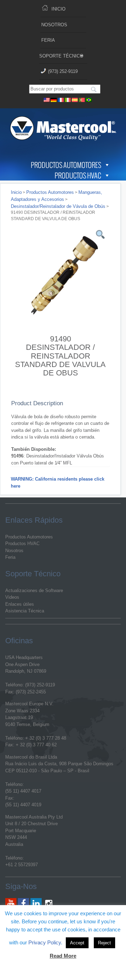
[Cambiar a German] (54, 99)
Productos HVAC (78, 175)
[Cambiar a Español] (75, 99)
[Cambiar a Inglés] (47, 99)
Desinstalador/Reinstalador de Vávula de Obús (58, 206)
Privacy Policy (44, 942)
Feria (48, 40)
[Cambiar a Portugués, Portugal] (82, 99)
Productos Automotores (66, 164)
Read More (63, 956)
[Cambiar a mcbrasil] (89, 99)
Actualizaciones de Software (34, 590)
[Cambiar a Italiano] (68, 99)
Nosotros (54, 24)
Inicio (58, 9)
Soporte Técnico (61, 56)
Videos (12, 597)
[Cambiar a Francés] (61, 99)
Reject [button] (104, 942)
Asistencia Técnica (24, 610)
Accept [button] (77, 942)
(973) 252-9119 (63, 71)
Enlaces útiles (19, 604)
